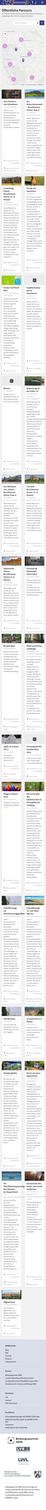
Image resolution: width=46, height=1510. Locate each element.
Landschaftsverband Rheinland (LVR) (19, 1378)
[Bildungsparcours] (19, 2)
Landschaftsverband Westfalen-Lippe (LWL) (21, 1381)
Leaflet (22, 84)
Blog (7, 1350)
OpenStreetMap (31, 84)
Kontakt (8, 1356)
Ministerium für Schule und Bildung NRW (20, 1384)
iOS (6, 1397)
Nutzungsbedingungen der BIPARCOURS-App (22, 1416)
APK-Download (11, 1403)
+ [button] (5, 33)
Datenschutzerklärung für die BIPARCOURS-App (21, 1420)
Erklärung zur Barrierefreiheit (16, 1427)
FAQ (6, 1353)
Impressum (9, 1424)
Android (8, 1400)
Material (8, 1359)
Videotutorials (10, 1362)
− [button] (5, 37)
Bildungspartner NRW (13, 1375)
